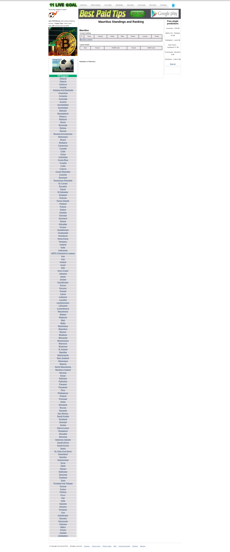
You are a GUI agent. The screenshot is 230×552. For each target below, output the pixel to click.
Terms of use (96, 546)
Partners (135, 546)
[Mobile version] (172, 7)
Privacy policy (107, 546)
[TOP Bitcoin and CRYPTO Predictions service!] (62, 55)
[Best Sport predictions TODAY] (129, 18)
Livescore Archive (124, 546)
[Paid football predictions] (63, 72)
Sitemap (142, 546)
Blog (115, 546)
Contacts (87, 546)
